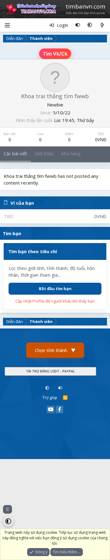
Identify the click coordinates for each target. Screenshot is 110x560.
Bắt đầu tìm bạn (55, 288)
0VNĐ (100, 139)
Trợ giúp (49, 397)
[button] (90, 25)
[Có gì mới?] (102, 25)
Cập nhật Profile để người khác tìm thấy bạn (55, 301)
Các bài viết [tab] (15, 153)
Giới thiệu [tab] (44, 153)
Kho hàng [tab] (71, 153)
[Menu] (7, 25)
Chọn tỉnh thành (55, 350)
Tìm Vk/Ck (55, 54)
